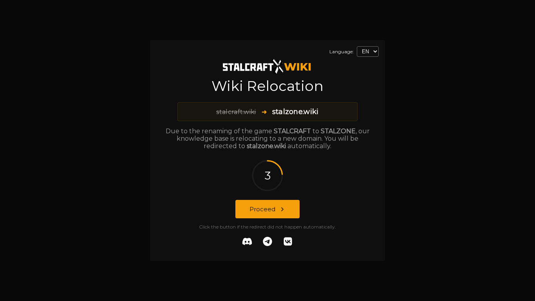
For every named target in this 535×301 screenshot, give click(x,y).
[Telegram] (267, 242)
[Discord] (247, 242)
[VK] (287, 242)
